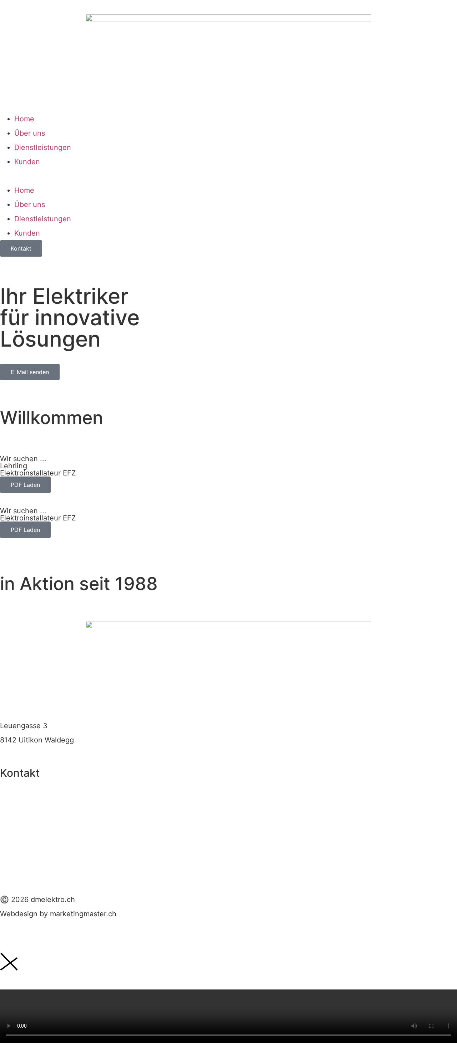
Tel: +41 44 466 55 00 (38, 790)
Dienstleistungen (42, 147)
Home (24, 119)
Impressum (18, 839)
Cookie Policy (23, 853)
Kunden (27, 161)
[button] (228, 176)
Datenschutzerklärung (37, 867)
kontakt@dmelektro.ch (38, 807)
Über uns (29, 133)
